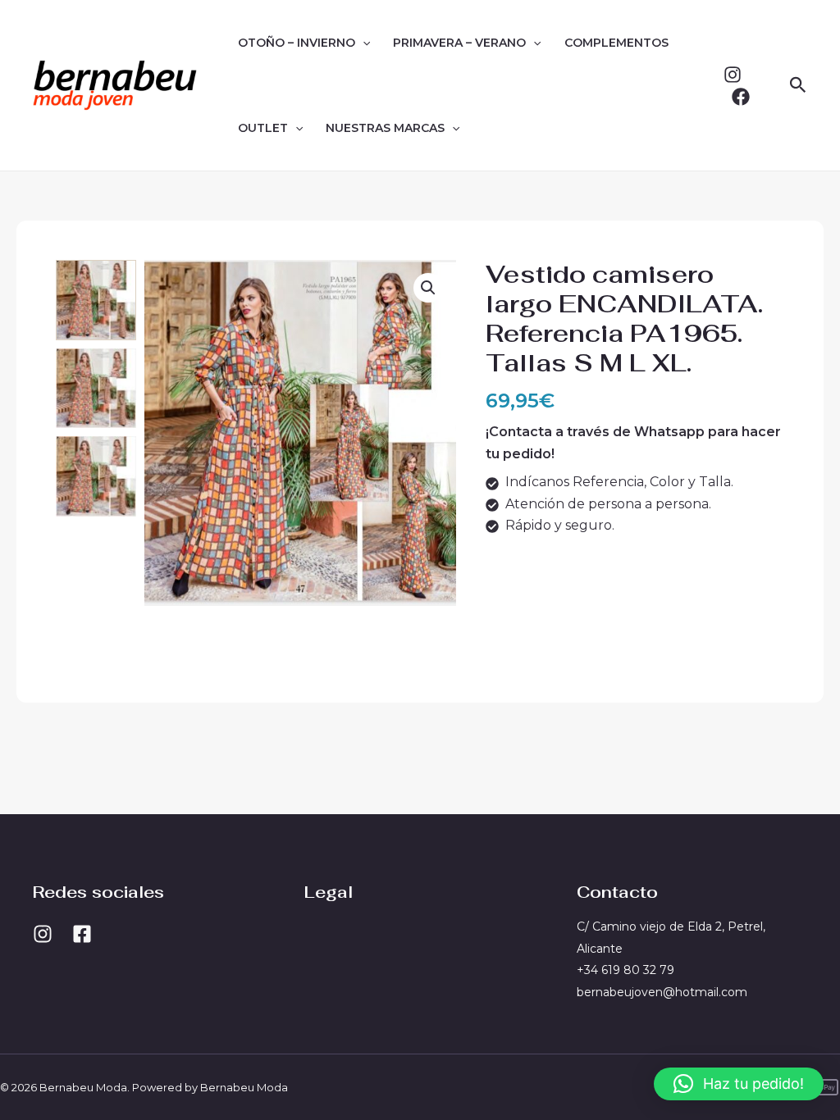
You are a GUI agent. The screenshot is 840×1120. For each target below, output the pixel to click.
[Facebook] (741, 97)
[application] (362, 42)
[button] (798, 85)
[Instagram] (733, 75)
